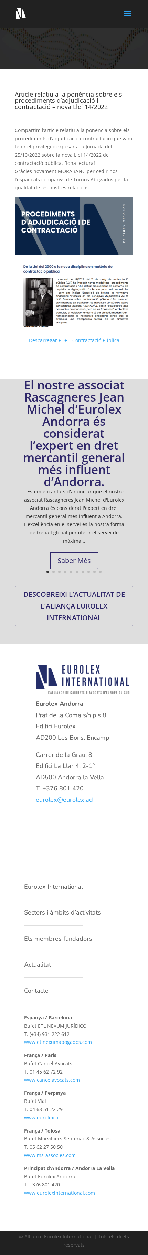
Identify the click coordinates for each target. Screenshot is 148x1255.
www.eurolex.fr (41, 1117)
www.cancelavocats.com (52, 1080)
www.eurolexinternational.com (59, 1192)
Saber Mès (74, 560)
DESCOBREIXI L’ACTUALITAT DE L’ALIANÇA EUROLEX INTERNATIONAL (74, 606)
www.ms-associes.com (50, 1155)
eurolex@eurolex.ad (64, 800)
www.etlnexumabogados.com (58, 1042)
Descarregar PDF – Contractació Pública (74, 340)
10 (100, 572)
